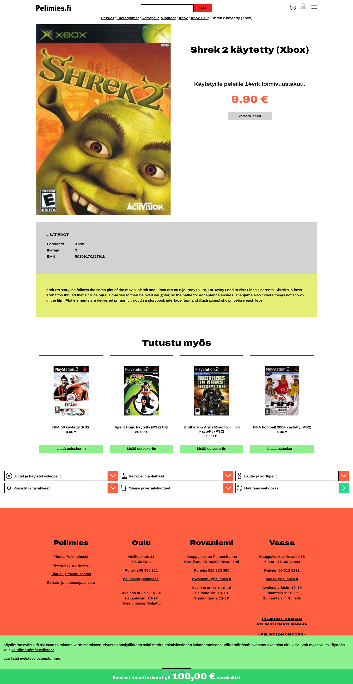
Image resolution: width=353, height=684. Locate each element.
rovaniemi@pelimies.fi (211, 579)
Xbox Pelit (200, 18)
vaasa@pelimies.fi (282, 579)
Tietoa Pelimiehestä (71, 557)
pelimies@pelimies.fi (141, 579)
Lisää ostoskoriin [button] (71, 449)
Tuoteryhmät (128, 18)
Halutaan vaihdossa (261, 488)
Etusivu (107, 18)
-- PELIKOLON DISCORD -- (282, 634)
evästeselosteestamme (40, 658)
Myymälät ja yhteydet (71, 565)
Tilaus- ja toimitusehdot (71, 574)
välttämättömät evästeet (33, 650)
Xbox (183, 18)
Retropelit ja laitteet (159, 18)
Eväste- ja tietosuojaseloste (71, 583)
